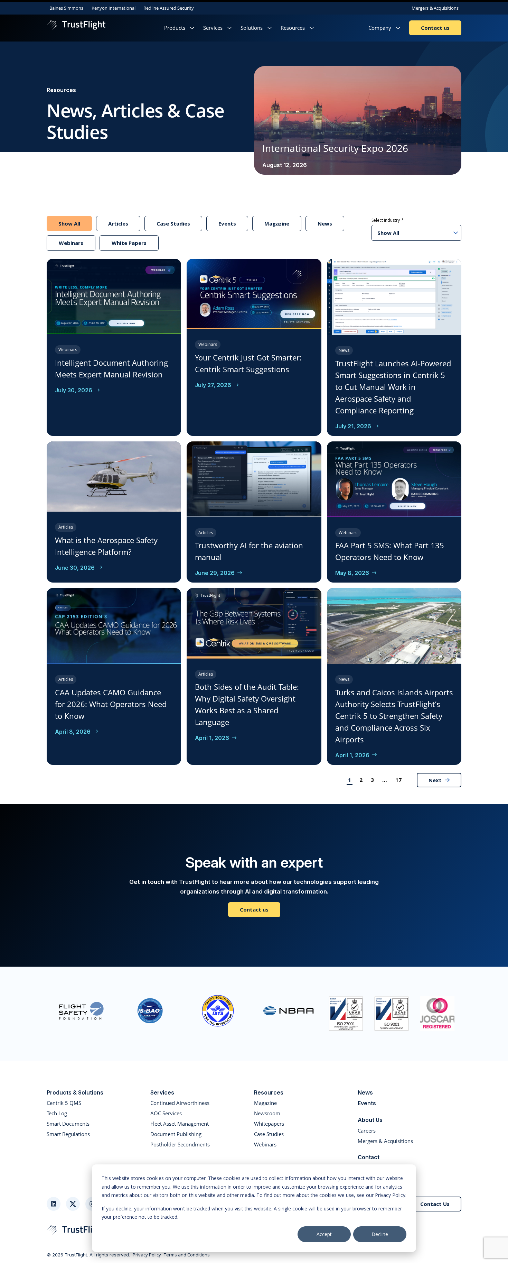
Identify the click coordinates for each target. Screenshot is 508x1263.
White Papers (129, 242)
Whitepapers (269, 1123)
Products (174, 27)
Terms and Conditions (187, 1255)
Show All (69, 223)
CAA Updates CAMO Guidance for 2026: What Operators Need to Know (111, 704)
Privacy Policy (147, 1255)
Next (435, 780)
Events (227, 223)
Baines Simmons (66, 8)
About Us (370, 1119)
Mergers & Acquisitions (435, 8)
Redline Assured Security (168, 8)
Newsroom (267, 1113)
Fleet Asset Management (179, 1123)
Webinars (71, 242)
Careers (367, 1130)
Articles (118, 223)
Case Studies (173, 223)
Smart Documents (68, 1123)
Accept (324, 1234)
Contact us (435, 27)
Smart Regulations (68, 1134)
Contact (368, 1157)
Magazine (276, 223)
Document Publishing (175, 1134)
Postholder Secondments (180, 1144)
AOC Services (166, 1113)
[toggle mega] (192, 28)
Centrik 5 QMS (64, 1102)
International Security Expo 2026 (335, 148)
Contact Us (435, 1203)
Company (379, 27)
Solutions (252, 27)
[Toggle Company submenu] (398, 28)
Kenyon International (113, 8)
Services (213, 27)
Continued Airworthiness (179, 1102)
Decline (379, 1234)
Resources (293, 27)
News (325, 223)
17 (398, 779)
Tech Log (57, 1113)
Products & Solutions (75, 1092)
